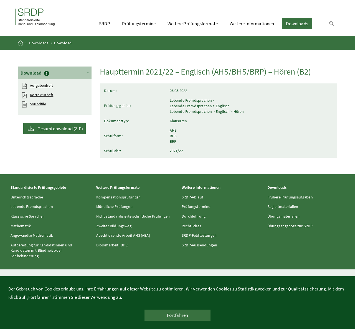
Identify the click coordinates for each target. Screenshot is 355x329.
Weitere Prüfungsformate (193, 24)
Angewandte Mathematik (32, 235)
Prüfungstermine (139, 24)
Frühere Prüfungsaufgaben (290, 197)
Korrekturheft (41, 94)
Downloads (297, 24)
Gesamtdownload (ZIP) (60, 129)
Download (53, 73)
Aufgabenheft (41, 85)
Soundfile (38, 103)
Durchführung (194, 216)
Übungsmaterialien (283, 216)
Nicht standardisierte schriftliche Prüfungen (133, 216)
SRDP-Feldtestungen (199, 235)
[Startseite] (21, 42)
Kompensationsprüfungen (118, 197)
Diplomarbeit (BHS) (112, 245)
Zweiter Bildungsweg (113, 225)
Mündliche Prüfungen (114, 206)
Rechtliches (191, 225)
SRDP (104, 24)
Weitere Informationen (252, 24)
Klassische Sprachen (28, 216)
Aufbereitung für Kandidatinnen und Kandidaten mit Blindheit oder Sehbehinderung (41, 250)
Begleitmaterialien (282, 206)
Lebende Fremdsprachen (32, 206)
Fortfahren (177, 315)
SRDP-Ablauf (192, 197)
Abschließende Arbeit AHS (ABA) (123, 235)
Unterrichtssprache (27, 197)
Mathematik (21, 225)
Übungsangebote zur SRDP (290, 225)
